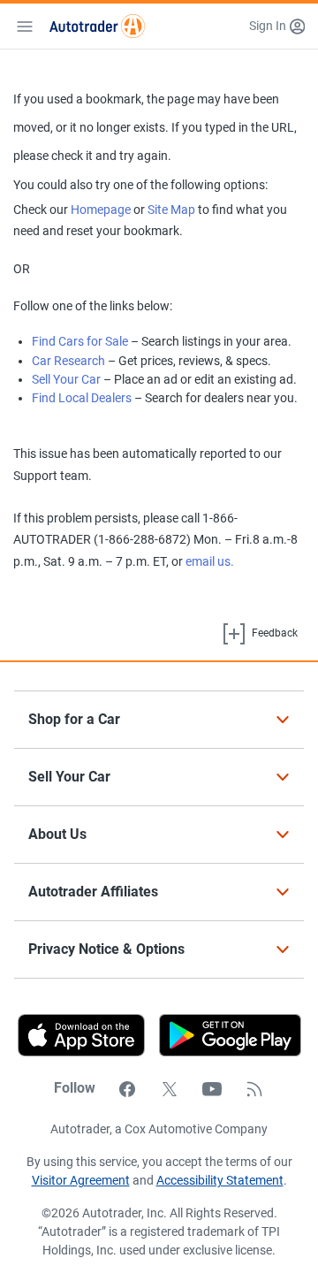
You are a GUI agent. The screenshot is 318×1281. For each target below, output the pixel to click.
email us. (210, 561)
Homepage (101, 209)
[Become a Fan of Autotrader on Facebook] (127, 1088)
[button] (277, 26)
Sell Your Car (66, 379)
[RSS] (254, 1088)
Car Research (68, 361)
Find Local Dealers (82, 398)
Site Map (171, 209)
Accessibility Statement (220, 1180)
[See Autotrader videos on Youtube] (212, 1088)
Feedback (273, 633)
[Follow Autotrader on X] (169, 1088)
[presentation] (223, 1035)
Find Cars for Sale (80, 341)
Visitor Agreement (81, 1180)
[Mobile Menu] (24, 26)
